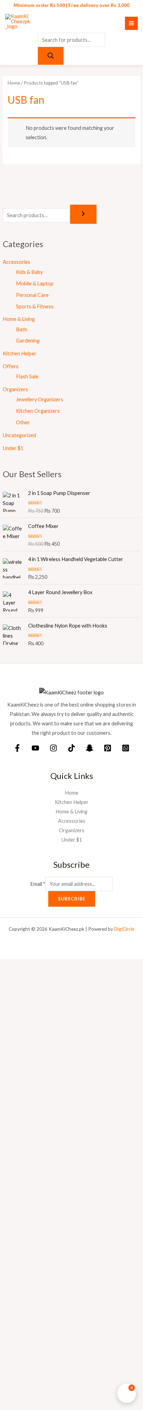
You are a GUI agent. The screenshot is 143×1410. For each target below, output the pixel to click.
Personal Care (32, 295)
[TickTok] (71, 748)
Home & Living (19, 319)
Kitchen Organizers (38, 411)
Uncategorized (19, 435)
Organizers (15, 389)
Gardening (28, 341)
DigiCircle (124, 929)
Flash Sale (27, 376)
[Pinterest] (107, 748)
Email (37, 884)
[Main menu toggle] (131, 23)
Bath (21, 329)
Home (14, 83)
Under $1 (13, 448)
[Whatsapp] (125, 748)
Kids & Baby (29, 272)
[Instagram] (53, 748)
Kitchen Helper (19, 353)
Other (23, 422)
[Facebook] (17, 748)
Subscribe (71, 898)
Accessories (16, 262)
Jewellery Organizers (39, 399)
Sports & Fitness (34, 306)
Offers (10, 366)
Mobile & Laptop (34, 283)
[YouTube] (35, 748)
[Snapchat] (89, 748)
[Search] (51, 56)
